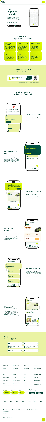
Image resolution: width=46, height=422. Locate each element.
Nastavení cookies (25, 409)
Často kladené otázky (16, 382)
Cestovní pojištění (16, 363)
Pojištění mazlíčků (26, 363)
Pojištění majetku (36, 363)
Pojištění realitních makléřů (7, 385)
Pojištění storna (15, 370)
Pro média (25, 383)
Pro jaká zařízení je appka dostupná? (30, 347)
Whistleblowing (31, 409)
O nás (24, 377)
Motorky (4, 368)
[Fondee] (41, 401)
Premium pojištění (26, 368)
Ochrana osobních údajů (37, 384)
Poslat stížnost (36, 377)
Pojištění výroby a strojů (6, 382)
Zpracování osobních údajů (7, 409)
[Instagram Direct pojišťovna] (3, 413)
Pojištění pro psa (26, 365)
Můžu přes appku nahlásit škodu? (14, 350)
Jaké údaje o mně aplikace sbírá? (14, 347)
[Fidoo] (35, 401)
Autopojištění (5, 363)
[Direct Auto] (17, 401)
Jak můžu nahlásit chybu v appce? (30, 350)
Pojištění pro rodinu (16, 365)
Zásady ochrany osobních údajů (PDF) (24, 82)
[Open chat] (43, 419)
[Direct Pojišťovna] (11, 401)
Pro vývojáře (15, 385)
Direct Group (26, 385)
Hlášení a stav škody (16, 380)
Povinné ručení (5, 365)
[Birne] (29, 401)
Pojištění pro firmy (6, 377)
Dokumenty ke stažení (16, 383)
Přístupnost (36, 409)
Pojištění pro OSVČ (6, 380)
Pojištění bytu (36, 365)
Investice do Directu (6, 411)
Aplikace (14, 377)
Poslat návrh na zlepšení (37, 380)
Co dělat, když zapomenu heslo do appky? (30, 343)
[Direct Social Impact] (23, 401)
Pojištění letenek (15, 368)
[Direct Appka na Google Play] (39, 393)
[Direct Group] (5, 401)
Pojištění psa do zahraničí (27, 370)
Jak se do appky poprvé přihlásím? (14, 343)
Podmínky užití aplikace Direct (34, 82)
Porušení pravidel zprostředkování (36, 382)
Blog (24, 380)
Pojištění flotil (5, 383)
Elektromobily (5, 370)
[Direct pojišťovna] (2, 1)
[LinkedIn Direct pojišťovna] (5, 413)
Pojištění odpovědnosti (37, 370)
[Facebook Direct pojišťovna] (6, 413)
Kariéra (25, 382)
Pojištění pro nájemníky (37, 368)
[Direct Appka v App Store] (32, 393)
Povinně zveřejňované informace (17, 409)
